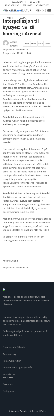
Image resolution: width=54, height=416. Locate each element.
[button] (30, 18)
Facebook (8, 384)
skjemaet (37, 331)
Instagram (8, 391)
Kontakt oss (9, 374)
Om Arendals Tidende (14, 347)
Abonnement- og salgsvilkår (17, 367)
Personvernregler (12, 361)
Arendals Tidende (19, 411)
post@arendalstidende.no (37, 321)
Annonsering (9, 354)
